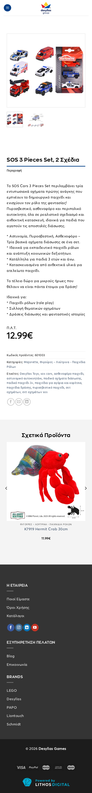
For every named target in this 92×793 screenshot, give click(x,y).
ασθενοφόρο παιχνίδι (69, 373)
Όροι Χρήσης (18, 607)
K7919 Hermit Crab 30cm (46, 529)
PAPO (12, 707)
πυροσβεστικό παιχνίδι (48, 387)
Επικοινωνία (17, 664)
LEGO (12, 690)
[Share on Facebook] (11, 402)
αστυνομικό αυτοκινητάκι (24, 378)
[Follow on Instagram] (19, 627)
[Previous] (14, 70)
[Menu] (7, 8)
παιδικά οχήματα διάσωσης (62, 378)
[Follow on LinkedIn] (27, 627)
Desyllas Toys (29, 373)
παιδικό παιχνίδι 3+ (20, 383)
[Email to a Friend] (19, 402)
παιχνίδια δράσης (19, 387)
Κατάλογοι (15, 615)
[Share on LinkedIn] (27, 402)
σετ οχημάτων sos (35, 392)
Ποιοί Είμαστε (18, 599)
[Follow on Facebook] (11, 627)
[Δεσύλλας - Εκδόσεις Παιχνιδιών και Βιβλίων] (46, 8)
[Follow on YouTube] (35, 627)
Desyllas (14, 699)
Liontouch (15, 715)
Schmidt (14, 724)
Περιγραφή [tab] (14, 170)
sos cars (46, 373)
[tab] (46, 177)
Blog (11, 656)
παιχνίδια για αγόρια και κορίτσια (58, 383)
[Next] (78, 70)
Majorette (31, 362)
